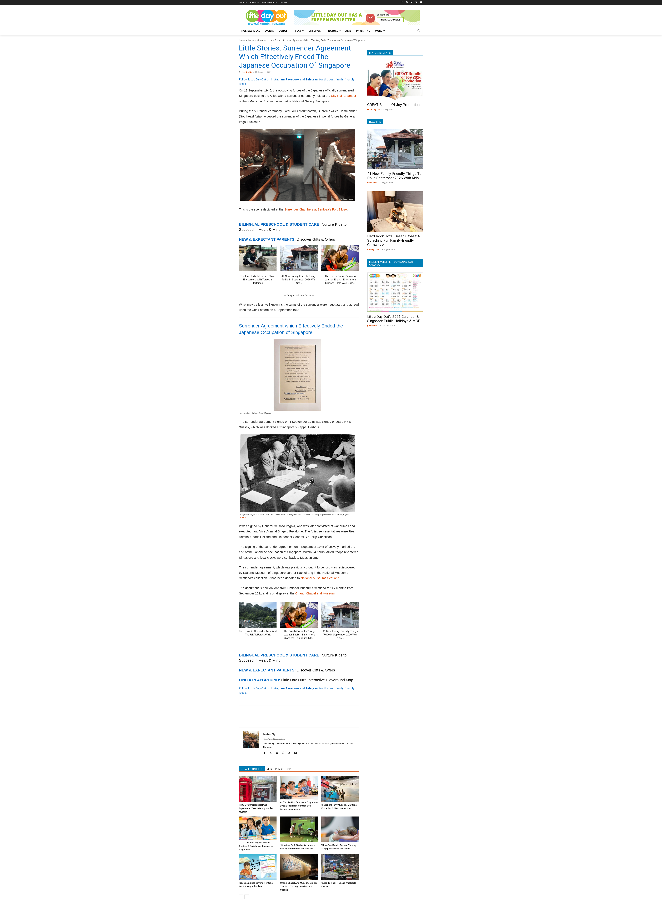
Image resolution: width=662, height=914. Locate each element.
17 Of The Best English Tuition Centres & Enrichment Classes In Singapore (256, 846)
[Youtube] (421, 2)
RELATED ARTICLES (252, 769)
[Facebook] (402, 2)
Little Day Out (373, 109)
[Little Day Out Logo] (266, 17)
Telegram (311, 79)
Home (242, 40)
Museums (261, 40)
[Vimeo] (416, 2)
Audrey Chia (373, 249)
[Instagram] (407, 2)
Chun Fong (372, 182)
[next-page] (246, 897)
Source (243, 517)
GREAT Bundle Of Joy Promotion (393, 105)
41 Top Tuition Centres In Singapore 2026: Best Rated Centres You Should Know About (299, 805)
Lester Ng (247, 72)
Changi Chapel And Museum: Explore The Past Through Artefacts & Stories (298, 886)
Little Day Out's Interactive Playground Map (317, 680)
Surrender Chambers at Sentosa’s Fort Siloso (315, 209)
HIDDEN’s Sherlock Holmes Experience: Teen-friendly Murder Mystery (256, 808)
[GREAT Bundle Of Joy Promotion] (395, 80)
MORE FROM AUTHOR (279, 769)
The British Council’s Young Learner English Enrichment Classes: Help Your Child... (340, 279)
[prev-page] (241, 897)
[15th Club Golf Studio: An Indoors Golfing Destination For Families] (299, 829)
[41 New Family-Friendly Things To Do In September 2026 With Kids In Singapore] (299, 258)
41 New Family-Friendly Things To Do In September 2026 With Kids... (299, 279)
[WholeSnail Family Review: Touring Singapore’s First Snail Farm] (340, 829)
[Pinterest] (258, 712)
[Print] (282, 712)
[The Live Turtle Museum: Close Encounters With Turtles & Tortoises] (258, 258)
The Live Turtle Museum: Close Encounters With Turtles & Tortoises (257, 279)
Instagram (278, 79)
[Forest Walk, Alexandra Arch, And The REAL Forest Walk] (258, 615)
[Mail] (278, 753)
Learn (251, 40)
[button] (419, 31)
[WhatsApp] (266, 712)
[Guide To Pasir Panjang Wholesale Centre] (340, 867)
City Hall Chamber (343, 95)
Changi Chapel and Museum (315, 593)
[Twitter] (412, 2)
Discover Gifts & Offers (316, 239)
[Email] (274, 712)
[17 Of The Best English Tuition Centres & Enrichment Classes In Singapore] (258, 828)
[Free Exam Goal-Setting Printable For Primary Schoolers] (258, 867)
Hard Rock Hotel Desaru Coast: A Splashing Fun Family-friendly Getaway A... (393, 240)
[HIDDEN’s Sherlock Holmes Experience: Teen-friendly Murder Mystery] (258, 789)
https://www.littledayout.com (274, 739)
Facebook (292, 79)
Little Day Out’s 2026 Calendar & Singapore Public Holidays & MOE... (395, 319)
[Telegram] (290, 712)
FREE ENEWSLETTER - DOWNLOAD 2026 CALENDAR (391, 263)
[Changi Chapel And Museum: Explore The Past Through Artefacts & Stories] (299, 867)
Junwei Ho (372, 325)
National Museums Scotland (320, 578)
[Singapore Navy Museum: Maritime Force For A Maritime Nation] (340, 789)
